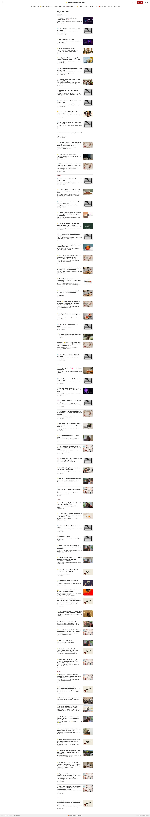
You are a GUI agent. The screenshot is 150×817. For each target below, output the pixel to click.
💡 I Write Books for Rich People (65, 48)
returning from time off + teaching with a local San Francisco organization (69, 372)
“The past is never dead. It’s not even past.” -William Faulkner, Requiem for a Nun (69, 126)
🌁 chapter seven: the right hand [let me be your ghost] (68, 235)
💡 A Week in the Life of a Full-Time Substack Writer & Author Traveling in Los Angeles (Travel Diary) (69, 752)
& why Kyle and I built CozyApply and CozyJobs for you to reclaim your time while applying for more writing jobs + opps (68, 710)
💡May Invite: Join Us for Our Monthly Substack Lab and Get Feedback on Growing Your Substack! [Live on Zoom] (69, 775)
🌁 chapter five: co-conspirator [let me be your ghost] (68, 355)
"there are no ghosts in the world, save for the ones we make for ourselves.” (69, 529)
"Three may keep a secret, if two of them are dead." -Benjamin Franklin (67, 358)
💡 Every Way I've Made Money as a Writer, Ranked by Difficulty (68, 80)
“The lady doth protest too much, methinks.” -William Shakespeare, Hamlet (68, 205)
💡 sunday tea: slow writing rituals (66, 154)
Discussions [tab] (66, 14)
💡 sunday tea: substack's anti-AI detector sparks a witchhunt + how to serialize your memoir (68, 191)
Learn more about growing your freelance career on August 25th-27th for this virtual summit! (69, 115)
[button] (31, 6)
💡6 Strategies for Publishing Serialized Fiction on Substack (68, 581)
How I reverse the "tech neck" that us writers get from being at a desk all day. (69, 563)
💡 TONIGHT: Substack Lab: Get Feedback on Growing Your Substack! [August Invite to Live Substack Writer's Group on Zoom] (69, 144)
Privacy (10, 815)
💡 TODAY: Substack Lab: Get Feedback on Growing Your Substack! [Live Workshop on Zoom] (69, 448)
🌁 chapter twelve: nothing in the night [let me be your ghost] (69, 69)
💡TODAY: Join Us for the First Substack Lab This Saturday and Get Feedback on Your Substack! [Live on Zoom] (69, 788)
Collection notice (17, 815)
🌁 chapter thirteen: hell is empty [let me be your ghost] (68, 29)
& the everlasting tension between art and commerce (68, 699)
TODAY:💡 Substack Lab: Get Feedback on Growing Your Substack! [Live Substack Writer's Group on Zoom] (68, 303)
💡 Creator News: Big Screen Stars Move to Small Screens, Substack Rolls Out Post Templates (68, 741)
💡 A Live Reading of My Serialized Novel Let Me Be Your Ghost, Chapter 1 (69, 503)
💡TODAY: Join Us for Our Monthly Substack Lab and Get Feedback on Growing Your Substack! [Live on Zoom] (69, 661)
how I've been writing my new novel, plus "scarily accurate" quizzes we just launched (69, 157)
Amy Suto (63, 23)
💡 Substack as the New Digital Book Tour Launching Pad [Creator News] (68, 570)
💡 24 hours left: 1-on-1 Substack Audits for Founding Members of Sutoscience (69, 268)
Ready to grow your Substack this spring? (65, 767)
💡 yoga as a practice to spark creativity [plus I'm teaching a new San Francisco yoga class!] (69, 611)
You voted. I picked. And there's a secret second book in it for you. (69, 22)
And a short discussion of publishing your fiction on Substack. (67, 506)
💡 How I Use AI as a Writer (64, 640)
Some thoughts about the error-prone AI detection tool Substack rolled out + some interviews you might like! (68, 195)
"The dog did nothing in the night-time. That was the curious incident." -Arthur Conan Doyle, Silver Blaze (69, 72)
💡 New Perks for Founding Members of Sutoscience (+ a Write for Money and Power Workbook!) (69, 280)
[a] (88, 215)
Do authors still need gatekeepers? (66, 621)
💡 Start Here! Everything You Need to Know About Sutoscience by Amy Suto (69, 729)
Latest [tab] (59, 14)
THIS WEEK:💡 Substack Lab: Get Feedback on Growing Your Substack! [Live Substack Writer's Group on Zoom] (69, 344)
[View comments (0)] (66, 25)
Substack (138, 815)
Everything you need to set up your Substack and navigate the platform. (69, 429)
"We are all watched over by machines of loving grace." (68, 382)
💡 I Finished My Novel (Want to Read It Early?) (67, 90)
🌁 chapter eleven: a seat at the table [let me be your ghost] (69, 101)
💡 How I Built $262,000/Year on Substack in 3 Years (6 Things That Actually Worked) (69, 479)
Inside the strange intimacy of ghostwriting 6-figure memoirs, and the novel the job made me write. (67, 51)
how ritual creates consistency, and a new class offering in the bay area (69, 615)
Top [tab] (62, 14)
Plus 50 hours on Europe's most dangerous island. (67, 653)
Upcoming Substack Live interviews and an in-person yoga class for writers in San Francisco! (69, 594)
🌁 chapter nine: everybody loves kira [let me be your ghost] (69, 179)
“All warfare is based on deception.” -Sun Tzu (66, 327)
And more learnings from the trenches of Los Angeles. (68, 744)
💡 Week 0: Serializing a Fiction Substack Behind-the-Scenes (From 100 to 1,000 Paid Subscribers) (69, 547)
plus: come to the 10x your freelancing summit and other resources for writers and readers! (68, 249)
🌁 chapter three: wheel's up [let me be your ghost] (69, 401)
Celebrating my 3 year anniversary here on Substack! (67, 481)
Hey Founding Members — (62, 136)
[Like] (58, 25)
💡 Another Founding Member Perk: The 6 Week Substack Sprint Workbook (68, 224)
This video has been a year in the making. (65, 642)
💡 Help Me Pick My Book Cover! (65, 39)
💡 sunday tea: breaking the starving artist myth (68, 314)
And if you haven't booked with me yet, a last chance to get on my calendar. (69, 294)
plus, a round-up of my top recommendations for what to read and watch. (68, 61)
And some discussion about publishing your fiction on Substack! (68, 439)
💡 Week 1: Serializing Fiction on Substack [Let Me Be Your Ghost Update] (68, 468)
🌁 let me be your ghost (63, 536)
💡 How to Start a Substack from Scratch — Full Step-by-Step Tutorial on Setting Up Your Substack (69, 425)
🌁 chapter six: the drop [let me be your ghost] (67, 325)
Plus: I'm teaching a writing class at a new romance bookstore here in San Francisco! (67, 573)
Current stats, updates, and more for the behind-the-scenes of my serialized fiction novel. (69, 393)
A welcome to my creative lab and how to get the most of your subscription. (68, 733)
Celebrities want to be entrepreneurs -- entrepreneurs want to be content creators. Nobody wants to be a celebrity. (69, 806)
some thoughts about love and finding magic (66, 335)
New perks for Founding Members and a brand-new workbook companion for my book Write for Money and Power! (68, 284)
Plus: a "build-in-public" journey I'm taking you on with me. (69, 583)
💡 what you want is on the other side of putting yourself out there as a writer (68, 707)
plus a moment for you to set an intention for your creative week (69, 519)
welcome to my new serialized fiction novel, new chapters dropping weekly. (68, 538)
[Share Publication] (135, 2)
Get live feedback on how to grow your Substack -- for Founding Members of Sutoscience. (68, 148)
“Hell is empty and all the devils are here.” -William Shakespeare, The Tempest (67, 32)
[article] (75, 22)
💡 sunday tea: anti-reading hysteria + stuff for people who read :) (69, 245)
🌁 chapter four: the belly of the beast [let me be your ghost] (69, 379)
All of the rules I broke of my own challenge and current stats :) (69, 471)
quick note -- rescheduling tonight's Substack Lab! (69, 133)
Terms (13, 815)
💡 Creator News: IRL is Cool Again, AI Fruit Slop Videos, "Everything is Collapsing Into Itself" (68, 802)
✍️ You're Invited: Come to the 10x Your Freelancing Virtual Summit (67, 112)
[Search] (133, 2)
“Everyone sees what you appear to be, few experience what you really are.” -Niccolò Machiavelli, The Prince (69, 182)
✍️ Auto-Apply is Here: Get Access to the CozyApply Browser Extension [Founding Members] (68, 718)
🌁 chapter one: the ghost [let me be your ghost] (68, 526)
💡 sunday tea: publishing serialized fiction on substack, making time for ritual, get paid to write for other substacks (69, 515)
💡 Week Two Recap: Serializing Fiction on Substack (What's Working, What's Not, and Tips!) (69, 390)
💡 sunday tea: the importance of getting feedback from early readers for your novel (68, 58)
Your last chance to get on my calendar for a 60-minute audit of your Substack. (69, 272)
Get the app (80, 815)
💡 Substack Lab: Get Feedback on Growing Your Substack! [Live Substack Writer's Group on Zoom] (69, 412)
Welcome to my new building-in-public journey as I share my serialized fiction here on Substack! (69, 551)
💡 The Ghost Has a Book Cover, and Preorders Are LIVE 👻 (67, 18)
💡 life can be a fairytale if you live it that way (69, 334)
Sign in (146, 2)
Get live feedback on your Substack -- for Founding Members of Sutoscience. (69, 791)
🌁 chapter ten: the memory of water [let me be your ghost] (69, 122)
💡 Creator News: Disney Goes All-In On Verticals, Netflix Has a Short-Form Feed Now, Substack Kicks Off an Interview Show (69, 600)
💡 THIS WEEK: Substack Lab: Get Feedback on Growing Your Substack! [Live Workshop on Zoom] (69, 489)
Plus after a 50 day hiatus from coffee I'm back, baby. (68, 691)
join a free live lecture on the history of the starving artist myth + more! (68, 318)
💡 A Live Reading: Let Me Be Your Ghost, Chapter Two (68, 436)
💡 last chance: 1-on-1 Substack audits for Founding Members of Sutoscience (68, 291)
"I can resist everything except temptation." (66, 461)
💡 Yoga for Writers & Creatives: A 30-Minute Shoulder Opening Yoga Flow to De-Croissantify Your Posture (69, 559)
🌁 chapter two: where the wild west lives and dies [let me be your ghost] (69, 459)
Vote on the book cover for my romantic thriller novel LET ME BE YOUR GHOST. (69, 42)
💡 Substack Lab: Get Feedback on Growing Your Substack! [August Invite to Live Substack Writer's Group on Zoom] (69, 257)
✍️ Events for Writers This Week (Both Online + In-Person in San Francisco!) (69, 590)
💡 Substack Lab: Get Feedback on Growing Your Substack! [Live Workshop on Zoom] (69, 630)
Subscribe (140, 2)
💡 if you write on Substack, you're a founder (69, 698)
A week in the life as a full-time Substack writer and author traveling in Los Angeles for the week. (69, 756)
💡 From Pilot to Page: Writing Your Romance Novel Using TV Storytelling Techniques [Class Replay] (69, 214)
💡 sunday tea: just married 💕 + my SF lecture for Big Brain (69, 368)
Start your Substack (72, 815)
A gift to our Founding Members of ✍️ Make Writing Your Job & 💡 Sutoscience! (69, 722)
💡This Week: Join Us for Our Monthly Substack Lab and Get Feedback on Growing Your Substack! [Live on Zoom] (69, 676)
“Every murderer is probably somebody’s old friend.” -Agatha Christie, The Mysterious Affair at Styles (69, 238)
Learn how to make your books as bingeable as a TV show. (69, 217)
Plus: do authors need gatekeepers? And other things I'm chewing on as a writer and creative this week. (68, 604)
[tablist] (63, 15)
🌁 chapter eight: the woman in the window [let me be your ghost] (68, 202)
